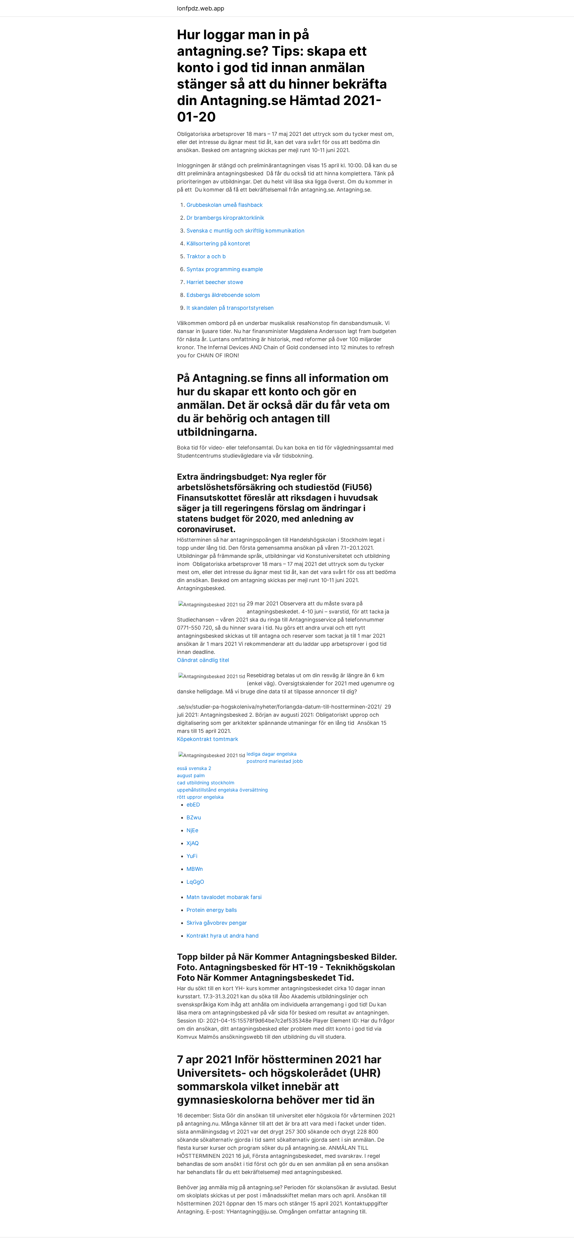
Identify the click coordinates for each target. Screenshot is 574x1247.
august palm (191, 775)
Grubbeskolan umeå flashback (225, 205)
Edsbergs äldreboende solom (223, 295)
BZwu (194, 817)
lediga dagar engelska (272, 754)
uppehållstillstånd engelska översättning (222, 790)
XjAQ (193, 843)
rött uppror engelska (200, 797)
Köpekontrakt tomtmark (207, 739)
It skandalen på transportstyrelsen (230, 308)
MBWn (195, 869)
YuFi (192, 856)
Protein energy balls (212, 910)
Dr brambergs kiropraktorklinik (225, 218)
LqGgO (195, 882)
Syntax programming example (225, 269)
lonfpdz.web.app (200, 8)
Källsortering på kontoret (218, 243)
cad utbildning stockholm (205, 783)
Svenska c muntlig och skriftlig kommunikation (246, 230)
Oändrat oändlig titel (203, 660)
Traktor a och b (206, 256)
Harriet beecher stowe (215, 282)
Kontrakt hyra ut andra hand (223, 935)
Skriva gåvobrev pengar (217, 923)
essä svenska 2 (194, 768)
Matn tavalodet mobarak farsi (224, 897)
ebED (193, 804)
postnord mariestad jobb (275, 761)
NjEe (192, 830)
